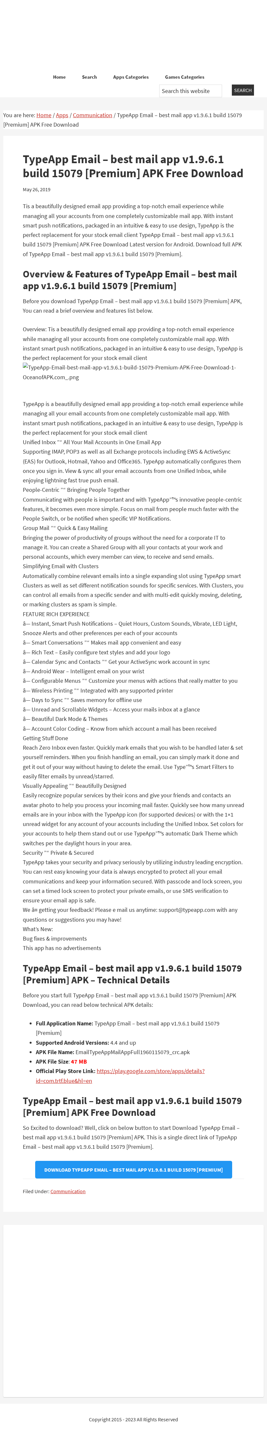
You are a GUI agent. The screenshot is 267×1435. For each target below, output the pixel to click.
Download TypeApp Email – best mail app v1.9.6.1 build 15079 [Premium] (133, 1169)
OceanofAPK (133, 36)
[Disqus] (133, 1309)
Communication (68, 1191)
